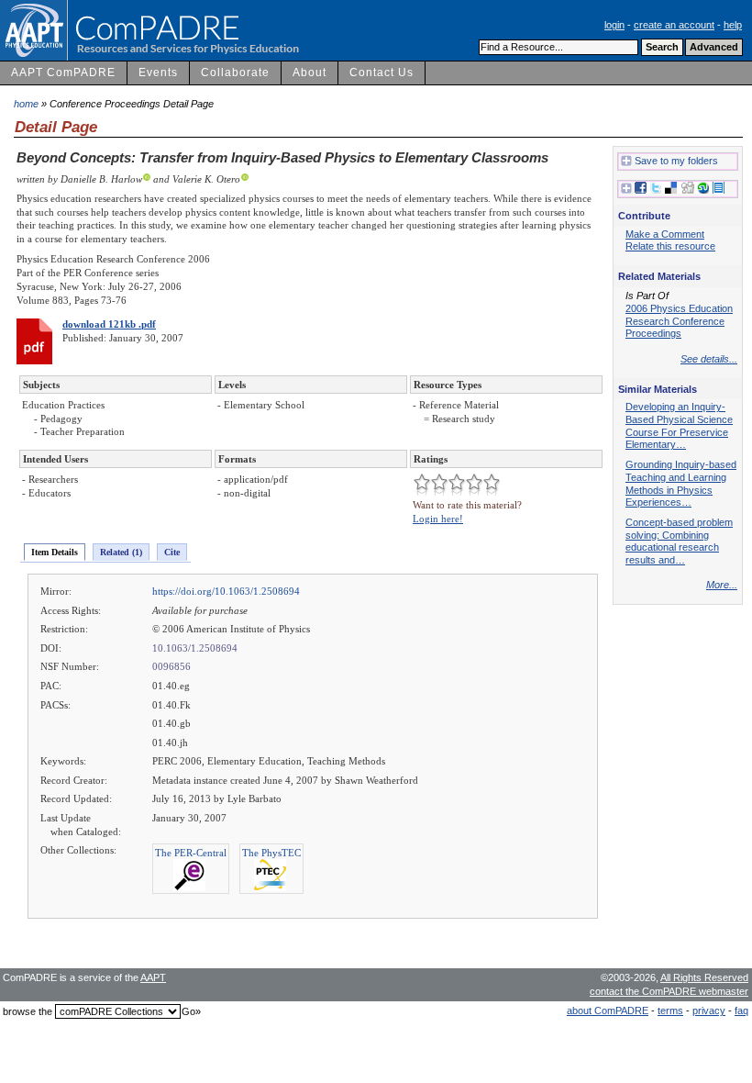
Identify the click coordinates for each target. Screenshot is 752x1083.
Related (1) (121, 552)
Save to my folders (676, 160)
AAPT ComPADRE (63, 72)
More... (721, 584)
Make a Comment (664, 234)
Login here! (438, 518)
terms (670, 1010)
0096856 (171, 666)
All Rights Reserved (704, 977)
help (733, 24)
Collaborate (235, 72)
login (614, 24)
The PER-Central (191, 852)
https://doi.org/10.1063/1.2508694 (226, 591)
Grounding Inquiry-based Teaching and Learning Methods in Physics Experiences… (680, 483)
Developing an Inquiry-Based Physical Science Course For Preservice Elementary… (679, 425)
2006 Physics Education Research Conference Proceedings (679, 321)
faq (741, 1010)
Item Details (54, 552)
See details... (708, 358)
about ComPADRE (607, 1010)
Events (158, 72)
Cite (172, 552)
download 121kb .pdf (109, 323)
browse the (27, 1011)
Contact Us (381, 72)
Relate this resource (670, 245)
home (26, 103)
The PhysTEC (271, 852)
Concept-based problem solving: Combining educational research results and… (679, 541)
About (309, 72)
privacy (708, 1010)
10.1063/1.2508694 (195, 647)
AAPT (153, 977)
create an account (674, 24)
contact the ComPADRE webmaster (669, 991)
